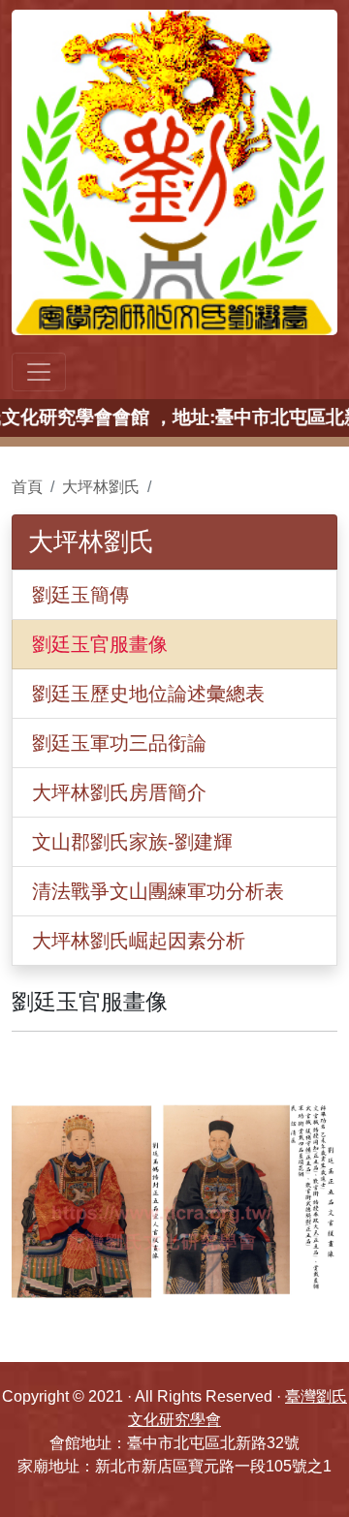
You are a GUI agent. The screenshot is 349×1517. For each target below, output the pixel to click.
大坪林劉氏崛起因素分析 (138, 940)
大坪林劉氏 (101, 487)
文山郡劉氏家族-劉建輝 (132, 841)
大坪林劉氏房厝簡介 (119, 792)
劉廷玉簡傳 (80, 594)
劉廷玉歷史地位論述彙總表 (148, 693)
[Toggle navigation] (39, 372)
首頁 (27, 487)
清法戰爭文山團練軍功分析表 (158, 891)
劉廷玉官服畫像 (100, 644)
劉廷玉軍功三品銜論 (119, 743)
